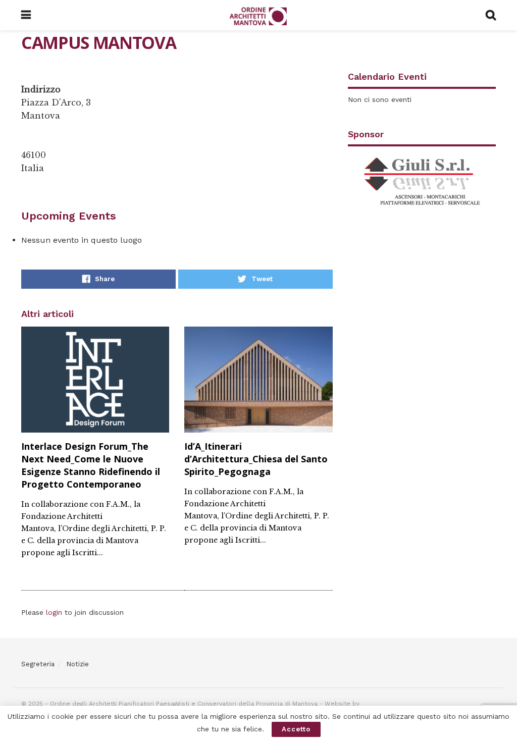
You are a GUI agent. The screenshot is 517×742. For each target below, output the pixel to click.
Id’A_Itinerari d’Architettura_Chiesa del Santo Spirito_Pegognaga (256, 459)
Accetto (296, 729)
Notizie (77, 664)
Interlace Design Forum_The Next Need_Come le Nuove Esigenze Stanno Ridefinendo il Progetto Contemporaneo (90, 465)
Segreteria (38, 664)
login (54, 612)
